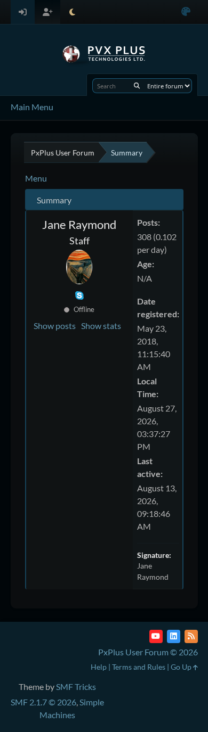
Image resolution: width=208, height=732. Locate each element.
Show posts (55, 325)
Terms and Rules (138, 666)
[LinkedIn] (173, 636)
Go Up (182, 666)
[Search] (137, 85)
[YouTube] (156, 636)
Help (99, 666)
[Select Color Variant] (186, 12)
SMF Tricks (76, 686)
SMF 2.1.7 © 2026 (43, 702)
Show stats (101, 325)
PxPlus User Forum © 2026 (148, 652)
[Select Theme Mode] (72, 12)
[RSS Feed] (191, 636)
